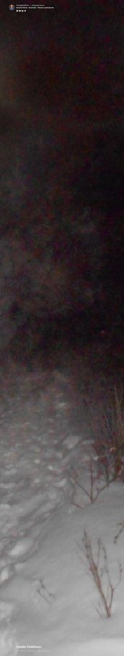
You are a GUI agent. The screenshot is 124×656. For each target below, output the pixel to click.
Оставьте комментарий (45, 651)
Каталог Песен (21, 7)
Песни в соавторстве (45, 7)
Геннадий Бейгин (22, 5)
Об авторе (32, 7)
